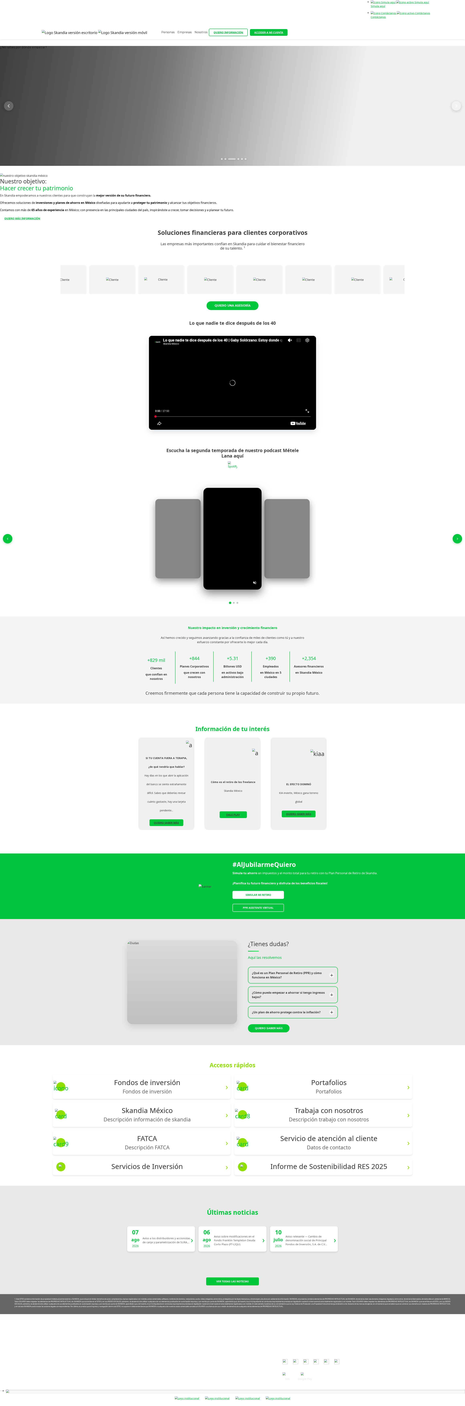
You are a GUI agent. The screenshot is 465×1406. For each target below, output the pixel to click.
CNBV (286, 1340)
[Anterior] (8, 106)
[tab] (222, 159)
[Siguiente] (456, 106)
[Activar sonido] (255, 583)
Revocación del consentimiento (213, 1355)
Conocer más (171, 123)
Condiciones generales (208, 1328)
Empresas (184, 32)
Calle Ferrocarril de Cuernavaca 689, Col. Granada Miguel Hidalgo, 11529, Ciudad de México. (135, 1349)
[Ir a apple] (287, 1374)
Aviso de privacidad (206, 1344)
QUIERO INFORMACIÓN (228, 32)
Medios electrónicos (206, 1349)
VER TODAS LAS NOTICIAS (232, 1281)
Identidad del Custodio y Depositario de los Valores (225, 1381)
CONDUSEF (289, 1334)
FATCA (197, 1370)
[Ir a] (285, 1361)
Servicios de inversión (207, 1365)
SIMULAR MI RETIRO (258, 895)
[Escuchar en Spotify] (232, 465)
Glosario (199, 1376)
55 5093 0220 (140, 1340)
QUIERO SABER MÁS (166, 822)
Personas (168, 32)
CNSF (286, 1345)
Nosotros (201, 32)
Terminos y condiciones (208, 1339)
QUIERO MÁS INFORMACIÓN (22, 218)
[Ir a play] (305, 1374)
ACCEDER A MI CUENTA (268, 32)
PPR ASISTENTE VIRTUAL (258, 907)
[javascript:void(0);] (235, 1391)
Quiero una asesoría (232, 305)
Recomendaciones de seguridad (213, 1334)
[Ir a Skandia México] (94, 32)
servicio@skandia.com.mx (144, 1335)
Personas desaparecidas (209, 1386)
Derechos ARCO (203, 1360)
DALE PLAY (233, 814)
